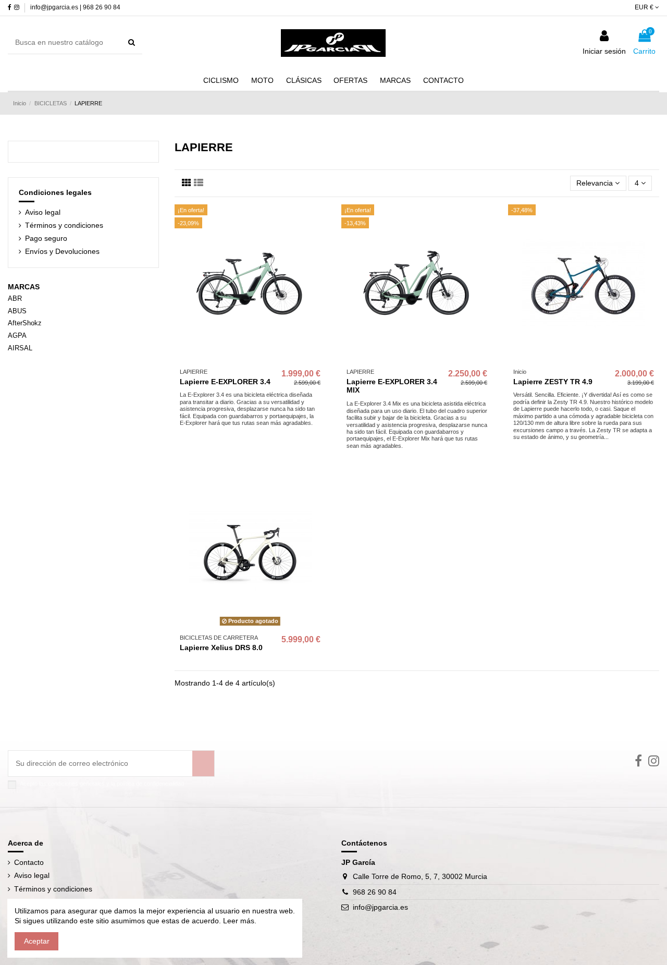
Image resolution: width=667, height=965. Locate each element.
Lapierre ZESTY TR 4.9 (552, 381)
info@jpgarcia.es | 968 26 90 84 (75, 7)
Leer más (237, 921)
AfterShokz (25, 323)
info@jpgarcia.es (380, 907)
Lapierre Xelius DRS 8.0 (221, 647)
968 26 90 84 (375, 892)
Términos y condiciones (64, 225)
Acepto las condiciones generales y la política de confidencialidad (102, 783)
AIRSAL (20, 348)
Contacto (29, 862)
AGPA (17, 335)
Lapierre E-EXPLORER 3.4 (225, 381)
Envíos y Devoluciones (62, 251)
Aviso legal (42, 212)
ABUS (17, 311)
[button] (395, 80)
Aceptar (37, 941)
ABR (15, 298)
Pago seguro (46, 238)
